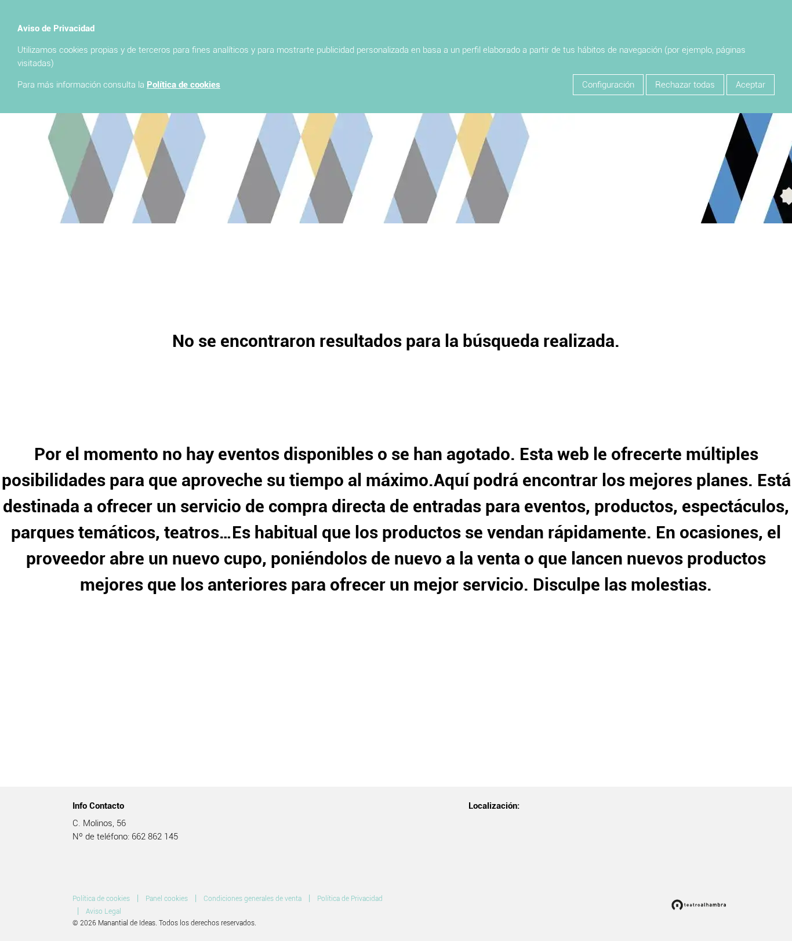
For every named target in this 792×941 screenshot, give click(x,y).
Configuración (608, 84)
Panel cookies (167, 899)
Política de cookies (183, 84)
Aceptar (750, 84)
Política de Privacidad (350, 899)
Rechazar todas (685, 84)
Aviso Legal (103, 911)
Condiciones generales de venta (252, 899)
